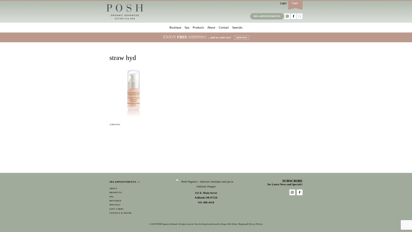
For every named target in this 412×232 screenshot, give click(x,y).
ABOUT (113, 188)
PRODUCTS (115, 192)
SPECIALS (115, 205)
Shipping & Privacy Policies (250, 224)
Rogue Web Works (229, 224)
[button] (300, 16)
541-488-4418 (206, 202)
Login (283, 3)
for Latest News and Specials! (285, 183)
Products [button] (198, 27)
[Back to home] (124, 11)
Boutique (175, 27)
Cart (295, 3)
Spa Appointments (267, 16)
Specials (237, 27)
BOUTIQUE (115, 201)
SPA (111, 197)
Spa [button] (187, 27)
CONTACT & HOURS (120, 213)
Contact (224, 27)
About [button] (211, 27)
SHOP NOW (241, 37)
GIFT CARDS (116, 209)
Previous (115, 125)
